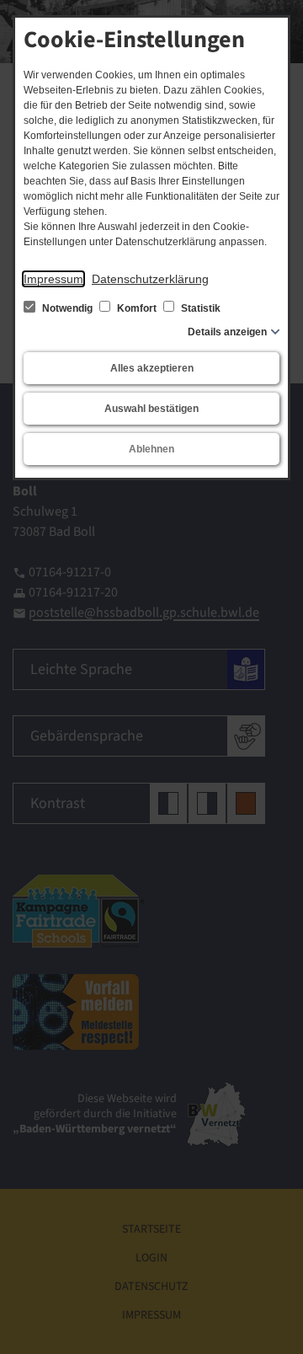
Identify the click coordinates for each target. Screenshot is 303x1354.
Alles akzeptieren (152, 368)
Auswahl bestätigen (151, 409)
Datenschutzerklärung (150, 279)
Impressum (53, 279)
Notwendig (67, 308)
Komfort (136, 308)
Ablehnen (151, 449)
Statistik (199, 308)
